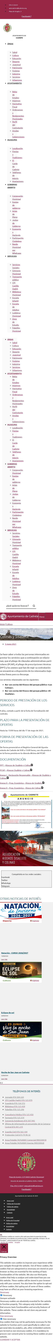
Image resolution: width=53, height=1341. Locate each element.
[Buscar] (34, 606)
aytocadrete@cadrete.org (33, 1186)
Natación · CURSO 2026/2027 (14, 953)
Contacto (9, 1212)
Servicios (16, 77)
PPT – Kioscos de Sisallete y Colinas (15, 765)
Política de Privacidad (13, 1204)
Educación (16, 58)
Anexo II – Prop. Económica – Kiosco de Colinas (20, 788)
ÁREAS (10, 43)
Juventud (16, 64)
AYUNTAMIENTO (14, 83)
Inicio (2, 624)
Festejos (16, 70)
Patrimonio (17, 67)
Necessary (7, 1295)
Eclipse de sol (7, 1012)
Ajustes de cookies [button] (7, 1242)
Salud (14, 52)
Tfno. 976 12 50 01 (16, 1186)
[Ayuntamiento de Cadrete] (19, 619)
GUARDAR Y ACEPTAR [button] (10, 1339)
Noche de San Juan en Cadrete (15, 1072)
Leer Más (4, 959)
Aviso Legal (10, 1201)
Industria (16, 74)
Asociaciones (18, 181)
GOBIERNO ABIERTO (12, 186)
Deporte (16, 61)
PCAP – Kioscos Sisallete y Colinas (15, 770)
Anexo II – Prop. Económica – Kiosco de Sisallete (21, 783)
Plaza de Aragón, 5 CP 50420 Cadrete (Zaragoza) (26, 1177)
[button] (26, 877)
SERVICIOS (12, 256)
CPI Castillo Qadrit (15, 285)
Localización (17, 148)
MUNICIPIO (12, 140)
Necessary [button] (4, 1292)
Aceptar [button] (17, 1242)
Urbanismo (17, 80)
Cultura (15, 55)
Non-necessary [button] (6, 1316)
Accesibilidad (11, 1209)
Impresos (16, 100)
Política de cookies (12, 1207)
